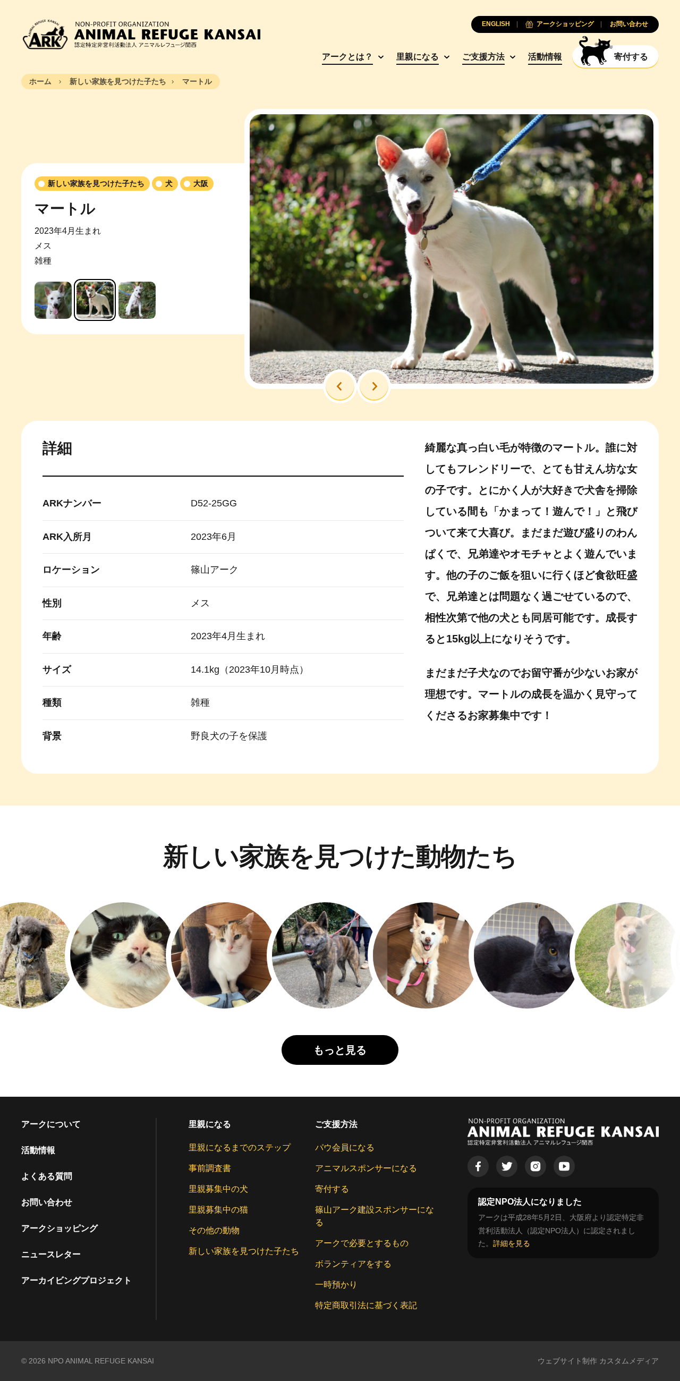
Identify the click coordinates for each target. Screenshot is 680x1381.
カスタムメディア (629, 1361)
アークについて (51, 1124)
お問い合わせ (46, 1202)
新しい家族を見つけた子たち (244, 1251)
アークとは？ (347, 56)
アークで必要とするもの (362, 1243)
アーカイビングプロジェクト (76, 1280)
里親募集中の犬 (218, 1188)
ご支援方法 (483, 56)
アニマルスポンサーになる (366, 1168)
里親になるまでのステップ (240, 1147)
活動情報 (545, 56)
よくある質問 (46, 1176)
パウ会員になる (345, 1147)
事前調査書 (210, 1168)
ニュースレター (51, 1254)
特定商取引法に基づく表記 (366, 1305)
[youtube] (564, 1166)
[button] (340, 386)
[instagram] (535, 1166)
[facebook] (478, 1166)
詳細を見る (511, 1243)
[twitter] (506, 1166)
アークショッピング (59, 1228)
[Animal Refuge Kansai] (140, 34)
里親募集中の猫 (218, 1209)
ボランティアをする (353, 1263)
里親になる (417, 56)
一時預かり (336, 1284)
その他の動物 (214, 1230)
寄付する (332, 1188)
